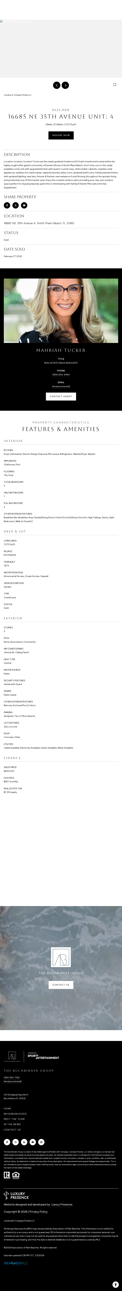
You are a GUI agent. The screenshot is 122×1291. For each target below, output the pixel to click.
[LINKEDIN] (24, 1142)
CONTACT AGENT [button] (61, 396)
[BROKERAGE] (41, 1142)
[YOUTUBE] (33, 1142)
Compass (97, 1152)
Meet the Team (14, 1119)
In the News (12, 1124)
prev (56, 85)
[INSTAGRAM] (15, 1142)
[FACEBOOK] (7, 1142)
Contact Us (12, 1130)
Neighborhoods (15, 1114)
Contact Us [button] (61, 985)
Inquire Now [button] (61, 135)
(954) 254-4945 (61, 374)
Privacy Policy (38, 1211)
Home (7, 1108)
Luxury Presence (61, 1204)
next (65, 85)
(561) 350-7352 (12, 1077)
